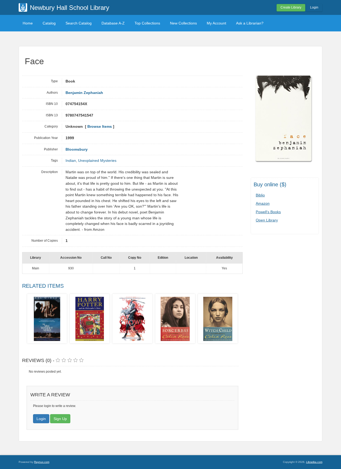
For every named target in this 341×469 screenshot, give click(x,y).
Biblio (260, 195)
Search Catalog (79, 23)
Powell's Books (268, 212)
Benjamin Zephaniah (84, 93)
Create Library (291, 7)
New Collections (183, 23)
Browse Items (99, 127)
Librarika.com (314, 461)
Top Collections (147, 23)
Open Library (267, 220)
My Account (216, 23)
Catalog (49, 23)
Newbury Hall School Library (69, 7)
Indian (71, 161)
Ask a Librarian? (249, 23)
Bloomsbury (77, 149)
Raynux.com (41, 461)
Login (314, 7)
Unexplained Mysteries (97, 161)
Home (28, 23)
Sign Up (60, 419)
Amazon (263, 203)
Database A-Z (113, 23)
